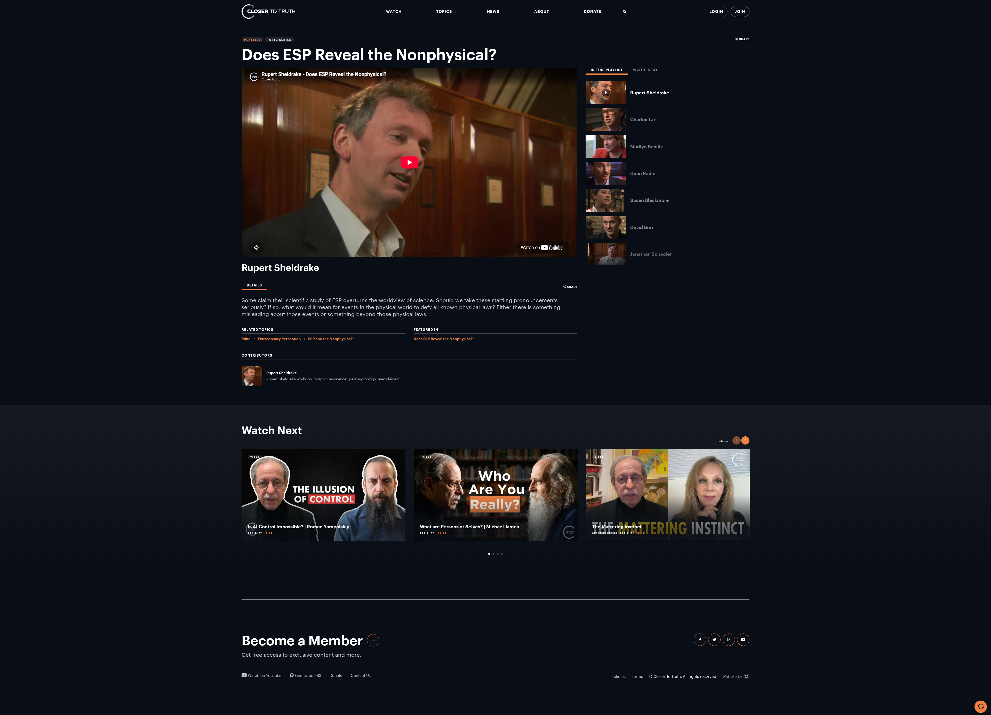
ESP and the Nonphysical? (331, 338)
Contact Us (361, 675)
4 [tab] (502, 554)
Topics (444, 11)
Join (740, 11)
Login (716, 11)
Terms (637, 676)
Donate (592, 11)
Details (254, 285)
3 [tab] (498, 554)
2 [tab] (493, 554)
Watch (394, 11)
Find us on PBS (307, 675)
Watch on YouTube (264, 675)
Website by (732, 676)
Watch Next (645, 70)
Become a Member (302, 640)
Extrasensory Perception (279, 338)
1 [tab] (489, 554)
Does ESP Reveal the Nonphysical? (444, 338)
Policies (618, 676)
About (541, 11)
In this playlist (607, 70)
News (493, 11)
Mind (246, 338)
